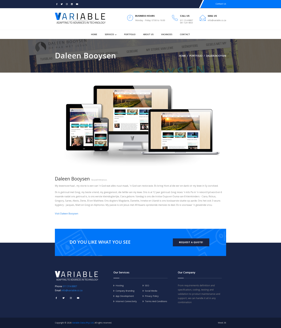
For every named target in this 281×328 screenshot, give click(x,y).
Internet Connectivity (126, 301)
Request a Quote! (191, 242)
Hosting (120, 285)
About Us (148, 34)
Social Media (151, 290)
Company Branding (125, 290)
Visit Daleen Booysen (66, 213)
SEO (147, 285)
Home (94, 34)
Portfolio (130, 34)
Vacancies (166, 34)
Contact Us (221, 3)
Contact (185, 34)
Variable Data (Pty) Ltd (83, 322)
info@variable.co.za (71, 290)
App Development (125, 295)
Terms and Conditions (156, 301)
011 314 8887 (70, 286)
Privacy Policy (152, 295)
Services (109, 34)
